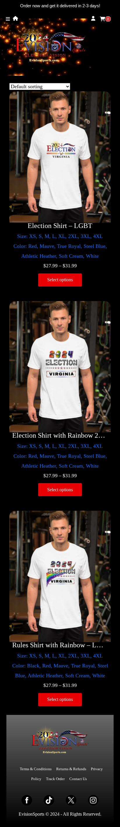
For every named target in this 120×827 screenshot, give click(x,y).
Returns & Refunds (71, 769)
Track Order (55, 779)
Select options (60, 279)
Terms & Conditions (36, 769)
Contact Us (78, 779)
